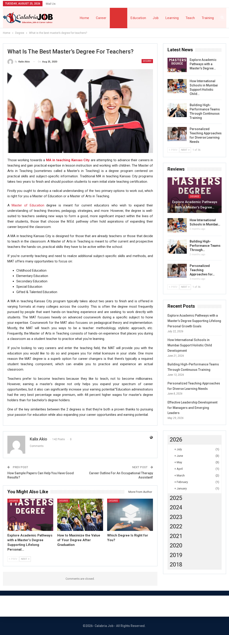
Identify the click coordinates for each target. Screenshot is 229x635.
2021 (176, 536)
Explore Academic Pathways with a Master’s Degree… (203, 64)
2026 (176, 439)
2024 (176, 507)
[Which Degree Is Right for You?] (130, 515)
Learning (172, 18)
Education (138, 18)
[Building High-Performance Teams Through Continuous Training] (177, 110)
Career (101, 18)
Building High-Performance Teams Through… (205, 246)
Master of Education (28, 205)
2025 (176, 498)
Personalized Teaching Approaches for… (202, 270)
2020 (176, 545)
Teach (190, 18)
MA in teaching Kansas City (68, 160)
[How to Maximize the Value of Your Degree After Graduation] (80, 515)
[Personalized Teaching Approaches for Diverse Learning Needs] (177, 134)
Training (208, 18)
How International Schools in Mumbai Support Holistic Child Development (190, 345)
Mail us (50, 3)
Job (156, 18)
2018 (176, 564)
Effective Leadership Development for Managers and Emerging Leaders (192, 408)
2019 (176, 555)
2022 (176, 526)
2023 (176, 517)
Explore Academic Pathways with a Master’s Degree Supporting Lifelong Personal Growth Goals (194, 321)
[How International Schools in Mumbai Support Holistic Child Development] (177, 86)
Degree (118, 18)
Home (84, 18)
